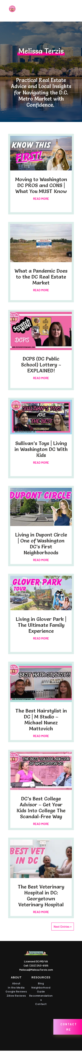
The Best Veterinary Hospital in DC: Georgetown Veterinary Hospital (41, 896)
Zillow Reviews (16, 995)
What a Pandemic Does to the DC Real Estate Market (41, 277)
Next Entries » (63, 926)
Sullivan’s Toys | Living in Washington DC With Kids (41, 449)
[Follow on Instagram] (66, 1008)
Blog (41, 983)
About (16, 983)
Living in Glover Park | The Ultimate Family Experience (41, 625)
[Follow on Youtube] (65, 995)
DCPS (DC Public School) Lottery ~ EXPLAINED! (41, 365)
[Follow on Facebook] (65, 982)
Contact (41, 1004)
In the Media (16, 987)
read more (41, 198)
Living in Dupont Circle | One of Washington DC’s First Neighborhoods (41, 544)
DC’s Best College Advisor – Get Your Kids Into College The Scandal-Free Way (41, 807)
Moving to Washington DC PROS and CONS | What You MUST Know (41, 185)
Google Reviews (16, 991)
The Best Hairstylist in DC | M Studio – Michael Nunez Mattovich (41, 720)
